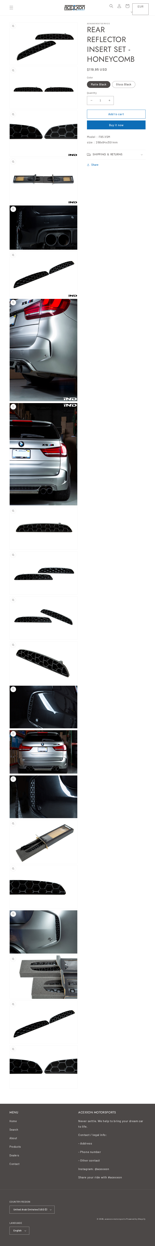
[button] (11, 7)
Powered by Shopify (136, 1219)
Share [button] (95, 164)
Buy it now (116, 125)
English (17, 1230)
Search (13, 1129)
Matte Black (98, 84)
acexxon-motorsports (115, 1219)
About (13, 1138)
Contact (14, 1163)
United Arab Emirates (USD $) (30, 1209)
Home (13, 1121)
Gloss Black (123, 84)
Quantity (92, 92)
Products (15, 1146)
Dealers (14, 1155)
